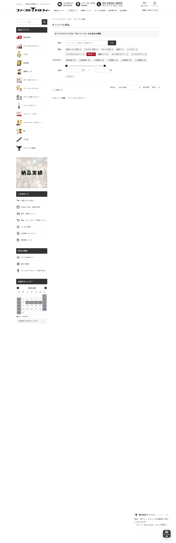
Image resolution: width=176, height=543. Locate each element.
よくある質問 (99, 10)
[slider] (66, 66)
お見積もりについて (28, 233)
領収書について (26, 240)
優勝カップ (27, 71)
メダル (25, 54)
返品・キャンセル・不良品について (34, 220)
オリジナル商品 (29, 148)
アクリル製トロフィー (31, 97)
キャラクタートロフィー (32, 122)
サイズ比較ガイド (27, 257)
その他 (25, 139)
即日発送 (26, 37)
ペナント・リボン (30, 114)
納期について (86, 10)
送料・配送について (28, 214)
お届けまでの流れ (27, 200)
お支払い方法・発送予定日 (30, 207)
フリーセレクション (31, 88)
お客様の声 (112, 10)
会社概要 (123, 10)
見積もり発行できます (150, 10)
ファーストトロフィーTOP (61, 19)
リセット (70, 76)
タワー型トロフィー (31, 80)
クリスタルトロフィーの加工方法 (33, 271)
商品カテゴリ (59, 10)
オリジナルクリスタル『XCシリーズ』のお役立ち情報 (78, 34)
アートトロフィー (30, 106)
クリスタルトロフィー (32, 46)
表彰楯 (25, 63)
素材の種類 (25, 264)
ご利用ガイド (72, 10)
